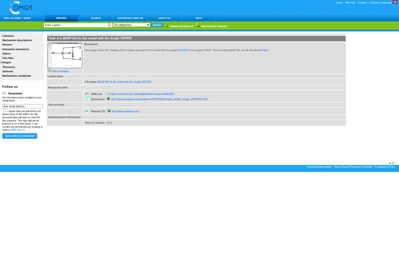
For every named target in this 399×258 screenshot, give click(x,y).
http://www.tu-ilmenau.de (125, 111)
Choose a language (381, 2)
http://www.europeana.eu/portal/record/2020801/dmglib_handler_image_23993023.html (159, 99)
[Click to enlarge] (65, 67)
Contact (362, 2)
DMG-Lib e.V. (17, 129)
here (265, 50)
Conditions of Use (385, 166)
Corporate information (319, 166)
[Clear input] (109, 25)
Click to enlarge (60, 71)
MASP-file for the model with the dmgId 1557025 (124, 81)
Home (339, 2)
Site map (350, 2)
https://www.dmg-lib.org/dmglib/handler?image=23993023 (142, 94)
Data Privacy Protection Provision (353, 166)
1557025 (183, 50)
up (393, 162)
